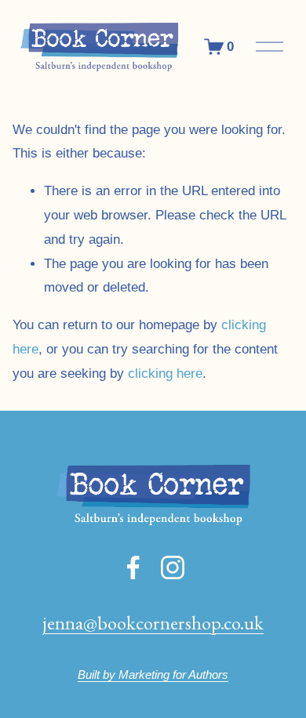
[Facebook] (133, 567)
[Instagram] (172, 567)
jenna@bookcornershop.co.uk (153, 622)
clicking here (165, 373)
